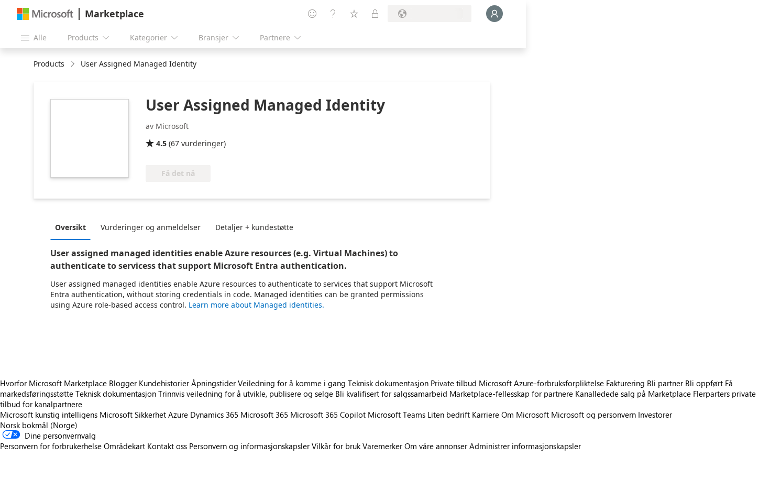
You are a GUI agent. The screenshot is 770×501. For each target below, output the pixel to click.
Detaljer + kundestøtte (254, 227)
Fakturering (625, 383)
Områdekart (124, 446)
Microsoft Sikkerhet (133, 414)
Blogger (123, 383)
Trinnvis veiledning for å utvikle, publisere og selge (245, 393)
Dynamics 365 (214, 414)
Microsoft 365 (264, 414)
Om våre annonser (435, 446)
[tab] (73, 226)
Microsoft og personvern (593, 414)
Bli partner (665, 383)
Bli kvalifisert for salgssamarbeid (391, 393)
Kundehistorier (164, 383)
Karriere (485, 414)
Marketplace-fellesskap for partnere (511, 393)
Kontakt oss (167, 446)
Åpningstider (213, 383)
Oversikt (70, 227)
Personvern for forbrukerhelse (51, 446)
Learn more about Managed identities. (256, 305)
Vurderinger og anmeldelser (151, 227)
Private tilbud (454, 383)
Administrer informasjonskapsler (525, 446)
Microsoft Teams (396, 414)
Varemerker (382, 446)
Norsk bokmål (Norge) (39, 425)
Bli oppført (704, 383)
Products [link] (49, 64)
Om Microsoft (525, 414)
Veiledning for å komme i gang (292, 383)
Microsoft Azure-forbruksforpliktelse (542, 383)
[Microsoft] (45, 14)
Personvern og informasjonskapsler (249, 446)
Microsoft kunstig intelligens (48, 414)
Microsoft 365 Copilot (328, 414)
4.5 (161, 143)
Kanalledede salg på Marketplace (633, 393)
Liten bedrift (448, 414)
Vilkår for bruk (336, 446)
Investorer (655, 414)
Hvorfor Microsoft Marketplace (53, 383)
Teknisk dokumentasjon (388, 383)
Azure (178, 414)
